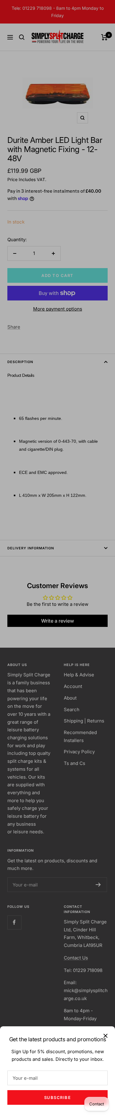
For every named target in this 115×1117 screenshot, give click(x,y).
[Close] (105, 1036)
